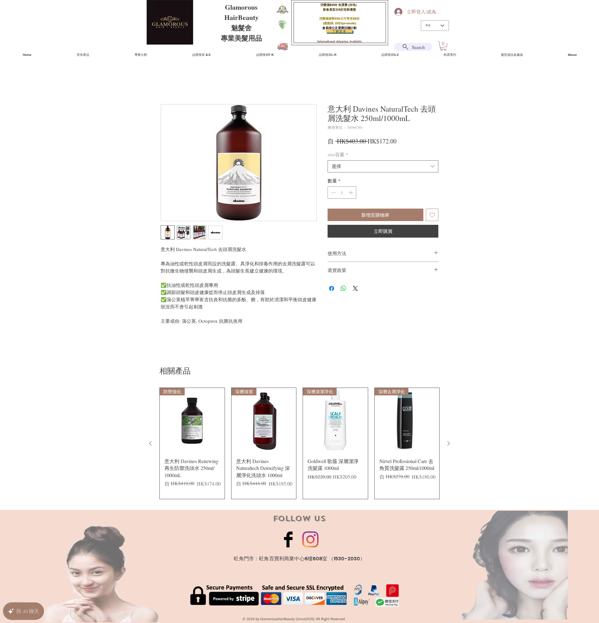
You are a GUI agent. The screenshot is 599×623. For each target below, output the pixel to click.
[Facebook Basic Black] (288, 540)
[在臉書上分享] (331, 289)
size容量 (338, 155)
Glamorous (241, 7)
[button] (443, 46)
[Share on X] (355, 289)
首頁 (166, 82)
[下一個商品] (448, 444)
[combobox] (383, 167)
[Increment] (351, 193)
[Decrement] (333, 193)
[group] (299, 444)
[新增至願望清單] (432, 216)
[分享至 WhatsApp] (343, 289)
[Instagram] (310, 540)
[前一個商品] (150, 444)
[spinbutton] (342, 193)
